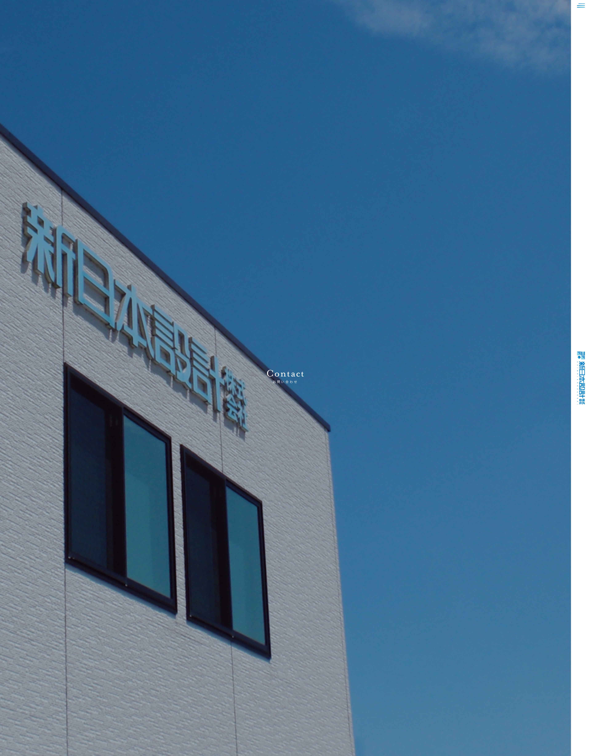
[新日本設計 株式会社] (581, 403)
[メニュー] (581, 5)
